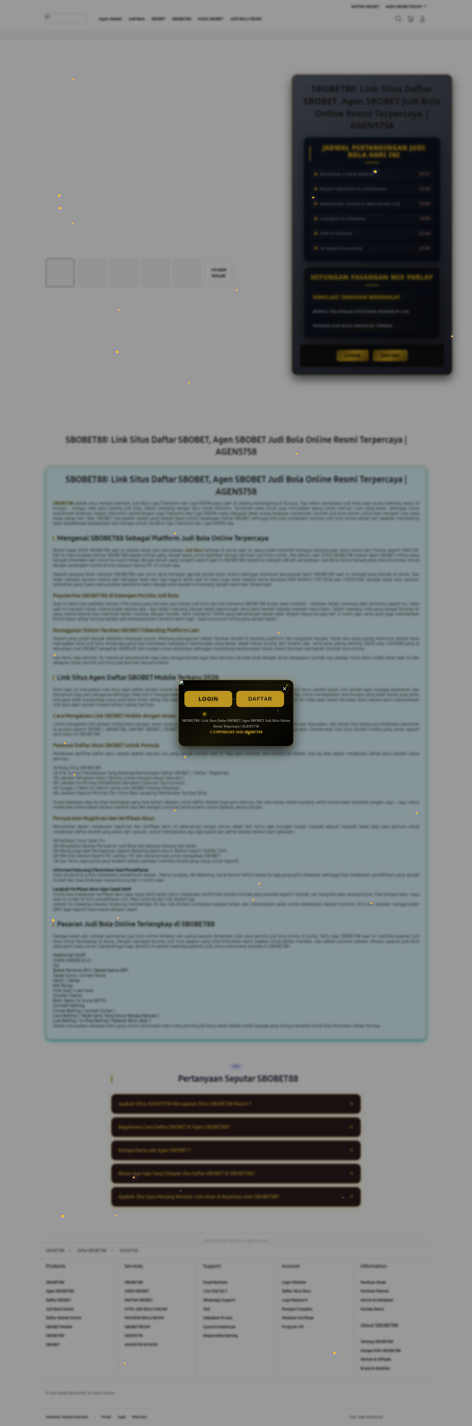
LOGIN (208, 699)
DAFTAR (260, 699)
